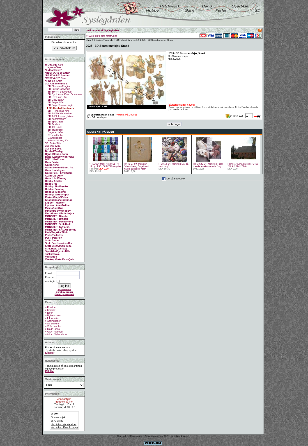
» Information (52, 318)
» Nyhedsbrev (53, 315)
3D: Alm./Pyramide (103, 40)
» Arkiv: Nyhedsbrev (56, 334)
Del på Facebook (175, 178)
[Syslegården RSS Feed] (260, 30)
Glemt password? (64, 294)
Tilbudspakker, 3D (57, 140)
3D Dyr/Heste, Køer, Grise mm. (64, 94)
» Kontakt (50, 310)
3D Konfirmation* (56, 119)
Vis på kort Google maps (64, 427)
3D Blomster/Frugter (58, 86)
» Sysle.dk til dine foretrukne (101, 35)
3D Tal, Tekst (54, 127)
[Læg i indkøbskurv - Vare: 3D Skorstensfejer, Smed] (257, 115)
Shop (89, 40)
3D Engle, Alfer (55, 102)
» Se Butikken (52, 323)
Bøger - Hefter (55, 132)
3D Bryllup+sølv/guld (58, 89)
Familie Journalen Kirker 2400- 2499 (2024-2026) (243, 165)
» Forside (50, 307)
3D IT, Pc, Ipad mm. (58, 110)
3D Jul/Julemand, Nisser (61, 116)
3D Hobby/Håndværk (61, 108)
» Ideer (49, 312)
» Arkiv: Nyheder (54, 331)
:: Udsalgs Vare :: (55, 64)
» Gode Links (52, 329)
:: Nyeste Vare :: (54, 67)
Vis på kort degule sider (63, 424)
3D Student (53, 124)
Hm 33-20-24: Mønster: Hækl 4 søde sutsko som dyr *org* (208, 165)
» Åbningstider (53, 320)
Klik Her (49, 352)
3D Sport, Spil (55, 121)
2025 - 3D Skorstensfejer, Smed (156, 40)
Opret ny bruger (64, 292)
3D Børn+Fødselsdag (59, 91)
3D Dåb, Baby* (55, 99)
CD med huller (55, 135)
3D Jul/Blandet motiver (59, 113)
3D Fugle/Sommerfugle (60, 105)
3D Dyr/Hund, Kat (57, 97)
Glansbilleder (54, 137)
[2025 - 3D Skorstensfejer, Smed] (126, 108)
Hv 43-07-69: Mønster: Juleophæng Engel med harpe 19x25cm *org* (136, 166)
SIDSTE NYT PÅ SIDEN (100, 131)
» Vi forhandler (53, 326)
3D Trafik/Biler (55, 129)
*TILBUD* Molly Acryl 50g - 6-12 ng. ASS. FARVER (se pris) (105, 165)
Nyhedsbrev (64, 289)
